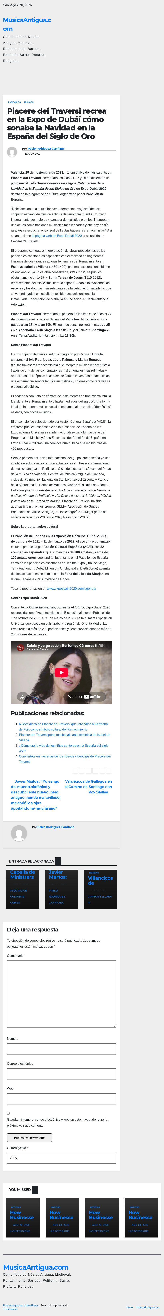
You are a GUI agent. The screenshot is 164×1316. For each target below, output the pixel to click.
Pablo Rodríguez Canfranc (46, 148)
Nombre (12, 1038)
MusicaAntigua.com (35, 1267)
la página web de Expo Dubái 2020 (57, 236)
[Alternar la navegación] (157, 76)
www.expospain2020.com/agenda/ (71, 588)
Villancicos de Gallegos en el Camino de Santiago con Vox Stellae (88, 786)
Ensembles (14, 102)
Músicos (29, 102)
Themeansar (10, 1309)
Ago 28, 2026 (21, 1225)
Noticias (94, 873)
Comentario (16, 955)
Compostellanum (100, 899)
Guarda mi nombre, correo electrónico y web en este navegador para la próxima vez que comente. (57, 1122)
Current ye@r (17, 1148)
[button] (140, 76)
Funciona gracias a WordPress (21, 1305)
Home (129, 1307)
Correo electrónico (20, 1063)
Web (10, 1088)
